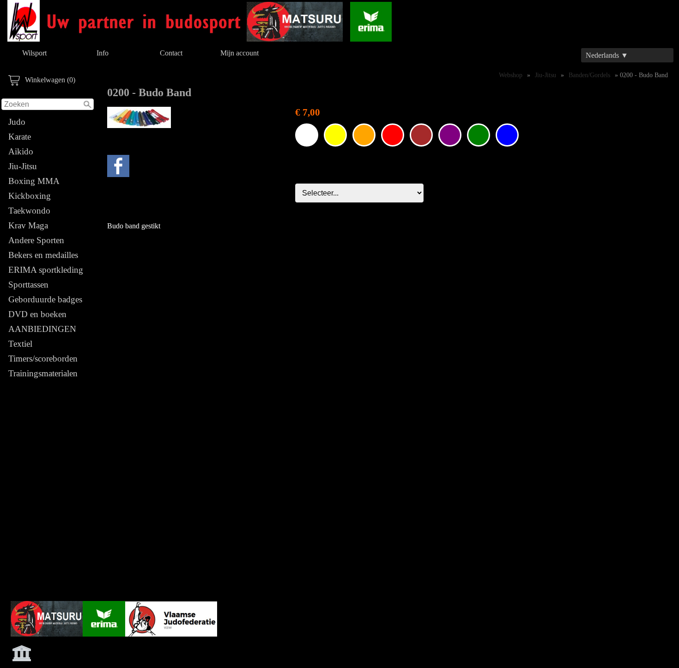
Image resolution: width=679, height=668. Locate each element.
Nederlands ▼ (607, 55)
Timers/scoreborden (43, 358)
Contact (171, 53)
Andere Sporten (36, 240)
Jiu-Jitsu (22, 166)
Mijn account (239, 53)
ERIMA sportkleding (45, 270)
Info (103, 53)
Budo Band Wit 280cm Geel (335, 135)
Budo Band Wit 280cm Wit (306, 135)
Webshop (510, 75)
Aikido (20, 151)
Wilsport (34, 53)
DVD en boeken (37, 314)
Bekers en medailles (43, 255)
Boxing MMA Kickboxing (33, 188)
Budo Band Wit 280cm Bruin (421, 135)
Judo (16, 122)
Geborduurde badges (45, 299)
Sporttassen (28, 284)
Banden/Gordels (589, 75)
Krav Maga (28, 225)
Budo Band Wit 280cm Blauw (507, 135)
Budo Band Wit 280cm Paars (449, 135)
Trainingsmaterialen (43, 373)
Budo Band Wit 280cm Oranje (364, 135)
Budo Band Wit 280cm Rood (392, 135)
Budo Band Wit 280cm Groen (478, 135)
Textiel (20, 344)
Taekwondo (29, 210)
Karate (19, 136)
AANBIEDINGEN (42, 329)
